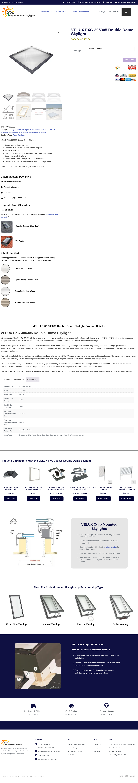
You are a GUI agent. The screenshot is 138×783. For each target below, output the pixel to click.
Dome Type (77, 50)
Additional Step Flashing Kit (11, 488)
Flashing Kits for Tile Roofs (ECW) (80, 488)
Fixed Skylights (19, 135)
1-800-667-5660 (106, 714)
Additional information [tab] (14, 380)
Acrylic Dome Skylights (19, 130)
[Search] (126, 12)
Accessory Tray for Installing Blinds (34, 488)
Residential (45, 12)
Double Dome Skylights (18, 132)
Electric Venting (86, 624)
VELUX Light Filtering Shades (103, 488)
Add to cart (129, 60)
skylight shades (110, 547)
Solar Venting (120, 624)
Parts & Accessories (81, 12)
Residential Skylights (37, 132)
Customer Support (107, 711)
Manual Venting (51, 624)
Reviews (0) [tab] (32, 380)
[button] (58, 32)
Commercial (61, 12)
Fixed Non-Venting (16, 624)
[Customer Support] (106, 705)
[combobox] (114, 12)
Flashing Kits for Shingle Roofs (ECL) (57, 488)
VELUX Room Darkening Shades (126, 488)
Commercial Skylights (39, 130)
